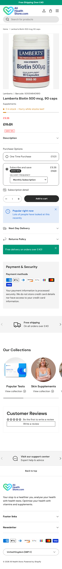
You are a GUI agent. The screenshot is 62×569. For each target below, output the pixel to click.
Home (5, 29)
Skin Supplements (43, 386)
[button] (50, 10)
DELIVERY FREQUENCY (20, 175)
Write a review (31, 423)
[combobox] (31, 19)
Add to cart (41, 198)
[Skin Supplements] (43, 369)
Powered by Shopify (32, 561)
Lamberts (7, 93)
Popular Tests (15, 386)
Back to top (31, 470)
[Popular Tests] (15, 369)
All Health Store (16, 561)
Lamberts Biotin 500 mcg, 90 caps (25, 29)
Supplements (9, 104)
